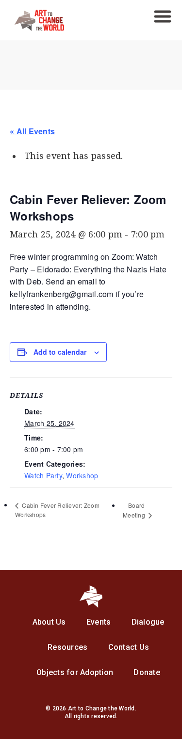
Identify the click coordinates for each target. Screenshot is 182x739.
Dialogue (148, 622)
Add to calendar (59, 352)
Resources (67, 647)
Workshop (82, 475)
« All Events (32, 131)
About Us (49, 622)
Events (98, 622)
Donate (146, 672)
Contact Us (128, 647)
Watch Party (43, 475)
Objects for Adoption (74, 672)
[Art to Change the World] (32, 28)
